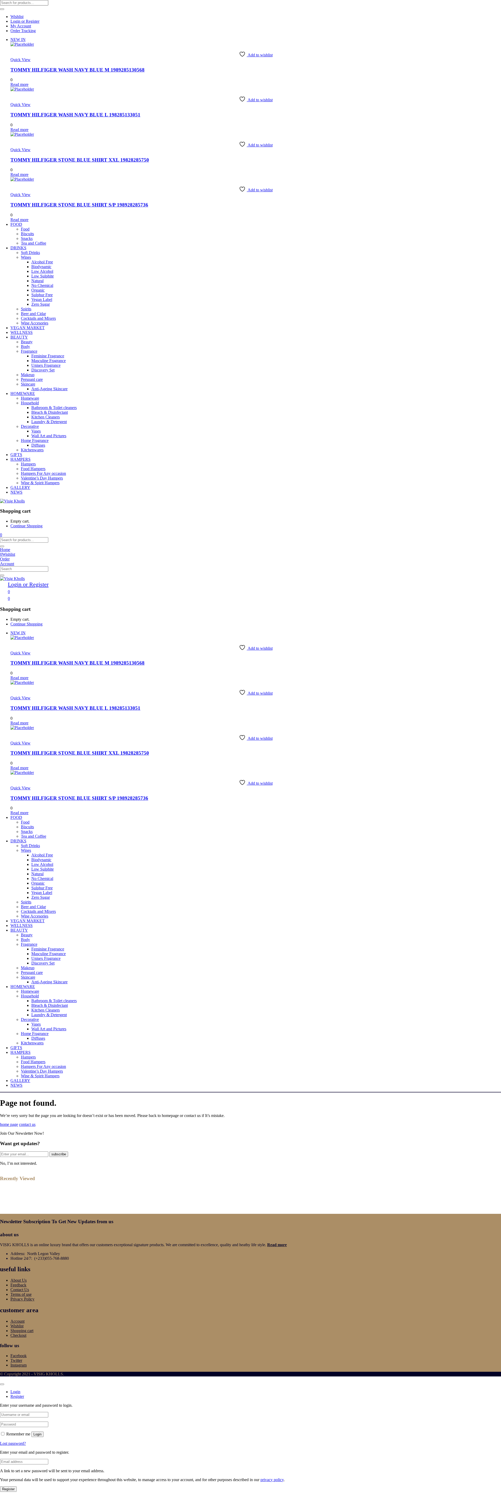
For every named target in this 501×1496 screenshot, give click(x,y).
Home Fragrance (35, 440)
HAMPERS (20, 459)
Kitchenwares (32, 450)
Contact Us (19, 1289)
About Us (18, 1280)
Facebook (18, 1355)
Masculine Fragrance (48, 360)
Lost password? (13, 1443)
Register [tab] (17, 1396)
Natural (37, 281)
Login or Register (24, 21)
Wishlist (16, 16)
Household (30, 403)
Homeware (30, 398)
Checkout (18, 1335)
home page (9, 1124)
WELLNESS (21, 332)
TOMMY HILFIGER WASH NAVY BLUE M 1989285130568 (77, 70)
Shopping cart (21, 1330)
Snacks (27, 238)
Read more (277, 1245)
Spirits (26, 309)
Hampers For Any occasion (43, 473)
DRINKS (18, 248)
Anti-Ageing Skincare (49, 389)
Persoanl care (32, 379)
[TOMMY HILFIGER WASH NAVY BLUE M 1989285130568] (22, 44)
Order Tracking (23, 30)
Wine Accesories (34, 323)
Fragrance (29, 351)
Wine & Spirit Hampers (40, 483)
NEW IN (18, 39)
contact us (27, 1124)
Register (8, 1489)
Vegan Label (41, 299)
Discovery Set (43, 370)
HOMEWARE (22, 393)
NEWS (16, 492)
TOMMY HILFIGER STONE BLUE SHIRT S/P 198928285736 (79, 205)
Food (25, 229)
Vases (36, 431)
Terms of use (21, 1294)
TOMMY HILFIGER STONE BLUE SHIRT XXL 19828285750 (79, 160)
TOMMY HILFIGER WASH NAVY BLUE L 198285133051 (75, 114)
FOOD (16, 224)
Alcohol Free (42, 262)
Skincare (28, 384)
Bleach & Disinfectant (49, 412)
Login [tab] (15, 1391)
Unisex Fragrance (46, 365)
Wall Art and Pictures (48, 436)
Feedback (18, 1285)
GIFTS (16, 454)
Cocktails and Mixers (38, 318)
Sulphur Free (42, 295)
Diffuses (38, 445)
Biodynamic (41, 266)
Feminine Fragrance (47, 356)
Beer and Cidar (33, 313)
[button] (1, 535)
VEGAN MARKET (27, 328)
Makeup (27, 374)
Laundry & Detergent (49, 421)
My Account (20, 26)
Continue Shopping (26, 526)
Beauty (27, 342)
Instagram (18, 1365)
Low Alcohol (42, 271)
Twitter (16, 1360)
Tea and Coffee (33, 243)
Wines (26, 257)
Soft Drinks (30, 252)
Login (37, 1434)
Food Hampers (33, 468)
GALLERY (20, 487)
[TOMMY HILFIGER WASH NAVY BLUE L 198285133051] (22, 89)
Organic (38, 290)
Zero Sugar (40, 304)
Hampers (28, 464)
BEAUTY (19, 337)
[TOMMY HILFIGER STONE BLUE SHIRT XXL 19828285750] (22, 134)
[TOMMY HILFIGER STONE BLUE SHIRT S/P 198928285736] (22, 179)
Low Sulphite (42, 276)
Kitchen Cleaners (45, 417)
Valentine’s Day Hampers (42, 478)
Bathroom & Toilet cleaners (54, 407)
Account (17, 1321)
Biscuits (27, 234)
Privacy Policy (22, 1299)
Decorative (30, 426)
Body (25, 346)
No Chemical (42, 285)
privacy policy (272, 1479)
